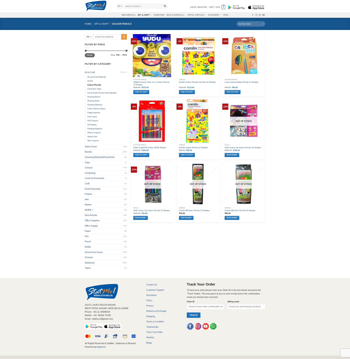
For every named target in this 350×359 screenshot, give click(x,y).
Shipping (150, 316)
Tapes (88, 268)
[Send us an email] (260, 15)
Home (88, 24)
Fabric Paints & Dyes (96, 109)
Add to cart (141, 92)
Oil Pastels (92, 125)
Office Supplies (196, 15)
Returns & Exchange (156, 311)
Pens (225, 15)
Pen (87, 236)
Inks (87, 199)
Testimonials (152, 327)
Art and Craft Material (96, 77)
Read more (232, 155)
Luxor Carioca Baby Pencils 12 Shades (241, 82)
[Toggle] (126, 72)
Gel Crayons (92, 120)
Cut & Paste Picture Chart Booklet (101, 93)
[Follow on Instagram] (256, 15)
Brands (88, 152)
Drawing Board (93, 97)
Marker (88, 204)
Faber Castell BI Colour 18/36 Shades (149, 147)
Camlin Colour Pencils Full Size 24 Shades (197, 82)
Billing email (233, 301)
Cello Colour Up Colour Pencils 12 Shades (151, 210)
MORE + (89, 210)
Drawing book (93, 101)
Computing (158, 15)
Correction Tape (94, 89)
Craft (87, 183)
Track (193, 315)
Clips (87, 162)
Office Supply (91, 226)
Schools (89, 257)
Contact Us (151, 284)
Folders (88, 194)
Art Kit (90, 81)
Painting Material (94, 129)
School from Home (94, 252)
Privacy (150, 306)
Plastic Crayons (94, 132)
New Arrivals (129, 15)
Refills (88, 247)
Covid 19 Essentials (94, 178)
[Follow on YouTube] (263, 15)
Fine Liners (92, 116)
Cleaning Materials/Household (99, 157)
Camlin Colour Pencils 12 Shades (193, 147)
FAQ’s (149, 300)
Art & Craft (144, 15)
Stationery (214, 15)
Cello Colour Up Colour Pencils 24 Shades (243, 147)
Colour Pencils (94, 85)
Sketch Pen (92, 136)
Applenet (101, 347)
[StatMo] (98, 6)
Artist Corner (91, 146)
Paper (88, 231)
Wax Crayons (93, 140)
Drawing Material (94, 105)
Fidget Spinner (93, 113)
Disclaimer (151, 295)
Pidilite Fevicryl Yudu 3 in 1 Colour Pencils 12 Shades (151, 83)
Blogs (149, 343)
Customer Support (155, 290)
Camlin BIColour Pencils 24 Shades (240, 210)
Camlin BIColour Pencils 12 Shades (194, 210)
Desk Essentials (175, 15)
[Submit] (165, 6)
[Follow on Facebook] (253, 15)
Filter (90, 55)
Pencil (88, 241)
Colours (88, 168)
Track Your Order (154, 332)
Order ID (190, 301)
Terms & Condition (155, 321)
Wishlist (150, 337)
